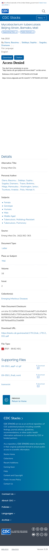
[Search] (44, 11)
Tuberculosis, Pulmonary (15, 223)
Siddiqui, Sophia (29, 42)
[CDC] (5, 11)
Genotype (8, 206)
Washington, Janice (29, 186)
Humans (8, 209)
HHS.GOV (4, 549)
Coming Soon (9, 467)
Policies (5, 507)
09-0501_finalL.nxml (11, 375)
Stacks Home (9, 454)
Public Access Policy (12, 479)
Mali (4, 260)
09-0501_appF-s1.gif (11, 366)
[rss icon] (46, 534)
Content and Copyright (13, 475)
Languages (7, 513)
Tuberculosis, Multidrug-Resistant (19, 219)
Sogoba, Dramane (10, 183)
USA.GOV (15, 549)
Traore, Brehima (27, 183)
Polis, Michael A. (27, 189)
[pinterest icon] (37, 534)
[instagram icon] (42, 529)
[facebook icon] (33, 529)
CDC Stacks (12, 418)
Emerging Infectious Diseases (14, 298)
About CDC (7, 500)
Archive (5, 519)
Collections (8, 458)
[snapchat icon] (42, 534)
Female (7, 202)
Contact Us (8, 483)
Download (7, 57)
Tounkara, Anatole (10, 189)
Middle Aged (9, 216)
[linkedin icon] (46, 529)
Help (6, 471)
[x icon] (37, 529)
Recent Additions (11, 462)
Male (6, 212)
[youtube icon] (33, 534)
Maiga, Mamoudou (10, 186)
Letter (4, 248)
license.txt (5, 384)
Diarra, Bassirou (11, 42)
